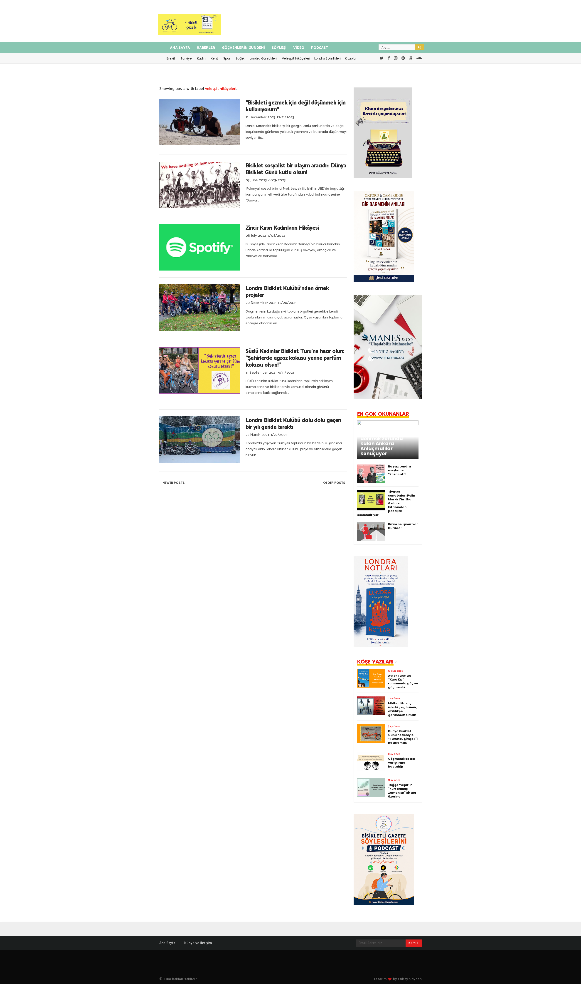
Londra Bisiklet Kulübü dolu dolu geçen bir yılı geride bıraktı (293, 424)
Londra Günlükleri (263, 58)
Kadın (201, 58)
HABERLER (206, 48)
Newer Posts (173, 482)
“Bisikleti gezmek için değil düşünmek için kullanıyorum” (295, 106)
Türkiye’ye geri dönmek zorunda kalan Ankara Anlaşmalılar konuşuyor (381, 443)
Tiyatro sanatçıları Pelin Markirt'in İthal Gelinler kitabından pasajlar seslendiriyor (386, 503)
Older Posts (334, 482)
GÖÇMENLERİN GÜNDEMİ (243, 48)
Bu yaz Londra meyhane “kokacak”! (399, 470)
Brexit (171, 58)
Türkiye (186, 58)
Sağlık (240, 58)
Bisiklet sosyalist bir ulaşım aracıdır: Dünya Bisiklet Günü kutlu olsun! (296, 169)
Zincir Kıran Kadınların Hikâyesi (282, 228)
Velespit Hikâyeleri (296, 58)
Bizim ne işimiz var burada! (403, 526)
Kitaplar (351, 58)
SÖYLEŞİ (279, 48)
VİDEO (298, 48)
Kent (214, 58)
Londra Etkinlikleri (327, 58)
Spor (226, 58)
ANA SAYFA (180, 48)
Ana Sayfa (167, 943)
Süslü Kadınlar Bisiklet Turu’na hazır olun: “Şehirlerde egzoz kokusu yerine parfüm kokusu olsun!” (295, 358)
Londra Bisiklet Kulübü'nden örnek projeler (287, 292)
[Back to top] (569, 973)
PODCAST (319, 48)
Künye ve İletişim (198, 943)
